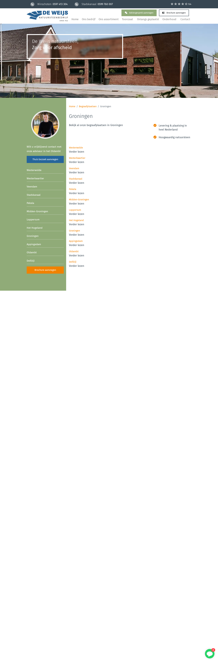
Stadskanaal (33, 194)
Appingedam (34, 244)
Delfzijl (31, 260)
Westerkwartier (35, 178)
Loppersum (33, 219)
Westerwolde (34, 170)
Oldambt (32, 252)
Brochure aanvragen (176, 13)
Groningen (33, 236)
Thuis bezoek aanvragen (45, 159)
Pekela (30, 203)
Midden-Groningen (37, 211)
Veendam (32, 186)
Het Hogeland (34, 227)
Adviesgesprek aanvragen (141, 13)
